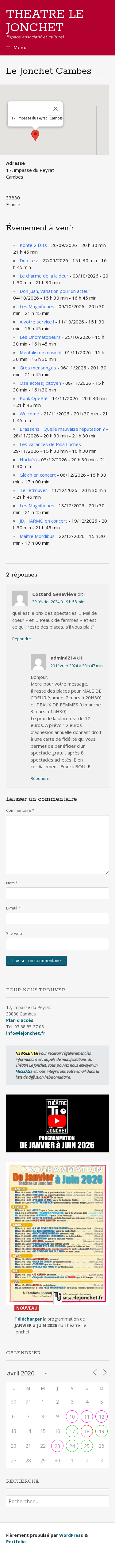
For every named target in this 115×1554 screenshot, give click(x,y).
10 (72, 1416)
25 (87, 1446)
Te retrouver (33, 490)
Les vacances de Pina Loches (50, 444)
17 (72, 1431)
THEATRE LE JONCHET (45, 21)
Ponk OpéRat (34, 398)
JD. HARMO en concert (43, 521)
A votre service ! (37, 322)
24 (72, 1446)
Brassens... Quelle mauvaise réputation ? (62, 429)
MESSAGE (24, 1071)
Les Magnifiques (37, 306)
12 (101, 1416)
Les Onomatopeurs (40, 337)
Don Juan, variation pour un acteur (55, 291)
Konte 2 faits (33, 245)
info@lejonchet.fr (25, 1033)
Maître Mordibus (37, 536)
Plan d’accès (19, 1020)
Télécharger (28, 1319)
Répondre (21, 638)
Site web (14, 933)
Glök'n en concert (38, 475)
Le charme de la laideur (44, 276)
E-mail (13, 908)
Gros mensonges (38, 368)
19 (101, 1431)
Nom (12, 883)
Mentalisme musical (40, 352)
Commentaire (20, 810)
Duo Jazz (29, 260)
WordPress (71, 1535)
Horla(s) (28, 459)
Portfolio (16, 1542)
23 (57, 1446)
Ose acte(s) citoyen (40, 383)
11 (87, 1416)
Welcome (29, 413)
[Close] (55, 108)
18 (87, 1431)
